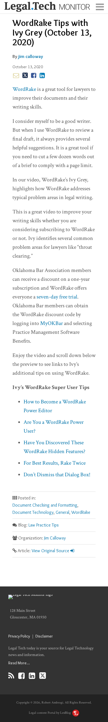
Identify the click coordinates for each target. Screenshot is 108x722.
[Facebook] (21, 675)
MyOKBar (51, 323)
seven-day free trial (57, 296)
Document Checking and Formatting (44, 505)
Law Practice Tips (44, 525)
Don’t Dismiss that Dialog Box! (57, 474)
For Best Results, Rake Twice (55, 463)
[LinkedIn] (32, 675)
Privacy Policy (19, 636)
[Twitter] (42, 675)
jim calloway (30, 56)
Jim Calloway (55, 538)
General (62, 512)
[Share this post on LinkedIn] (42, 75)
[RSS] (11, 675)
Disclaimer (44, 636)
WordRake (24, 89)
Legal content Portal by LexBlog (50, 713)
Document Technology (32, 512)
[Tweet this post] (25, 75)
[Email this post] (16, 75)
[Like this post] (33, 75)
